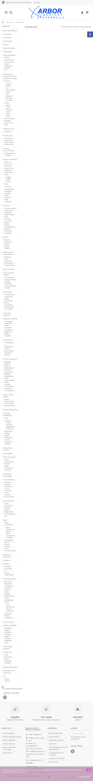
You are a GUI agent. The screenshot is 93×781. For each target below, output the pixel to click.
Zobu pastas (9, 62)
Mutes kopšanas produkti (9, 56)
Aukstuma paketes (8, 483)
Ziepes (7, 399)
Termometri (7, 292)
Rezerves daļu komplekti (8, 259)
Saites (6, 103)
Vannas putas (9, 406)
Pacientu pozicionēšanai (8, 150)
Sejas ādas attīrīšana (8, 211)
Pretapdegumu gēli (9, 515)
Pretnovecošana (9, 208)
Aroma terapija (7, 545)
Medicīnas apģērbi (10, 625)
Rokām (7, 240)
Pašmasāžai (7, 52)
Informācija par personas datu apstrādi (58, 748)
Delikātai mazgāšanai (8, 375)
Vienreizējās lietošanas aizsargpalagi (9, 388)
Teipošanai (7, 34)
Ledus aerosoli (7, 494)
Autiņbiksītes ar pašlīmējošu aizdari (9, 346)
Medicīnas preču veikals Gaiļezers (18, 2)
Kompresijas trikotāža (7, 648)
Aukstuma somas (8, 487)
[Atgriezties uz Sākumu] (2, 22)
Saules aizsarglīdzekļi (9, 226)
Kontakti (37, 2)
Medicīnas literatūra (10, 667)
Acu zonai (8, 221)
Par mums (52, 744)
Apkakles (7, 193)
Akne (6, 217)
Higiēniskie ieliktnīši (10, 319)
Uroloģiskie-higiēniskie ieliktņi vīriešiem (8, 333)
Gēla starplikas (8, 201)
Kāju (6, 174)
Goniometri (8, 506)
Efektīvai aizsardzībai (9, 371)
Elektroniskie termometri (9, 308)
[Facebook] (3, 2)
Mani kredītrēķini (9, 740)
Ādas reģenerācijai (9, 379)
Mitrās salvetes (7, 383)
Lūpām (6, 223)
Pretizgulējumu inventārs (9, 154)
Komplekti (8, 233)
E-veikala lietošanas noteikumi (56, 754)
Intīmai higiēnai (7, 247)
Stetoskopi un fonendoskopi (8, 253)
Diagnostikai (9, 512)
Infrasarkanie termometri (9, 296)
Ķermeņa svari (8, 622)
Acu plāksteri (9, 95)
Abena (5, 237)
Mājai (5, 520)
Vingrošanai (7, 38)
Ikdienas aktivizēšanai (9, 367)
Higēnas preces (9, 129)
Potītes (8, 179)
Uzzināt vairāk (84, 776)
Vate (6, 125)
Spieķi (6, 436)
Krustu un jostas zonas (9, 167)
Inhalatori (8, 567)
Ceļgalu (8, 177)
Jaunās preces (54, 737)
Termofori (8, 491)
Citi (5, 70)
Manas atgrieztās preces (12, 737)
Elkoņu (8, 421)
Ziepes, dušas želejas (8, 396)
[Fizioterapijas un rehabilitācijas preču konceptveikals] (46, 12)
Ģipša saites (8, 115)
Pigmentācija (9, 215)
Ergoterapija (7, 41)
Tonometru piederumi (7, 314)
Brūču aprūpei (9, 118)
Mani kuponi (7, 753)
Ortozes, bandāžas (10, 159)
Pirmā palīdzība (9, 480)
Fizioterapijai (7, 136)
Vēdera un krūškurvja (8, 171)
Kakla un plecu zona (8, 163)
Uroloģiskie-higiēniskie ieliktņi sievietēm (8, 324)
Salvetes (7, 121)
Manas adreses (9, 744)
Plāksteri (7, 81)
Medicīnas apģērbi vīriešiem (8, 636)
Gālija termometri (8, 300)
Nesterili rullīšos (9, 85)
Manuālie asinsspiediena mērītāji (9, 286)
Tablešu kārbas (7, 509)
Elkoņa (8, 187)
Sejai (6, 655)
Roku (6, 184)
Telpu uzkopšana (9, 457)
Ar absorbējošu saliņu (9, 90)
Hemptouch (7, 652)
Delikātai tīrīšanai (7, 363)
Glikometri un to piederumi (9, 672)
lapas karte (53, 762)
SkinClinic (6, 206)
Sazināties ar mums (56, 740)
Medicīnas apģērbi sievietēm (8, 630)
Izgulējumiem (9, 596)
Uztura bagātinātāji (8, 574)
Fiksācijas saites (9, 111)
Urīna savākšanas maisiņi (8, 600)
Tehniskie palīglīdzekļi (7, 414)
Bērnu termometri (8, 304)
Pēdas (8, 181)
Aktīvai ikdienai (7, 680)
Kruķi (6, 418)
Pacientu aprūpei (9, 579)
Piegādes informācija (57, 758)
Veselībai (6, 560)
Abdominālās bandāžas (9, 190)
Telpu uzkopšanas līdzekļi (9, 462)
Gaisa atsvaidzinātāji (9, 550)
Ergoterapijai (9, 142)
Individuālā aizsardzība (7, 475)
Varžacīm (9, 98)
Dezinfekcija (7, 454)
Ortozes (6, 45)
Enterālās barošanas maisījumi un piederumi (9, 585)
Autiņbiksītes (8, 340)
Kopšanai (7, 131)
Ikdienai (7, 594)
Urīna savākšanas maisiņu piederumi (9, 608)
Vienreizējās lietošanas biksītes (9, 353)
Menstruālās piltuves (11, 410)
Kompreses (8, 123)
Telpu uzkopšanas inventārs (9, 468)
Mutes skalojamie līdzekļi (8, 66)
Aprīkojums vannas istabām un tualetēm (8, 441)
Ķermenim (8, 231)
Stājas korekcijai (9, 48)
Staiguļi (7, 434)
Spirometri (8, 569)
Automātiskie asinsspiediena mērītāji (9, 280)
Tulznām (9, 100)
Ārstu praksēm (8, 501)
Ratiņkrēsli (8, 431)
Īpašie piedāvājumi (10, 31)
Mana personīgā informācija (9, 748)
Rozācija (7, 219)
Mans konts (7, 728)
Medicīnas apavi (8, 641)
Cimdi (6, 504)
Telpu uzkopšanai (8, 524)
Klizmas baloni (7, 591)
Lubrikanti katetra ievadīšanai (8, 616)
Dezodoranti (9, 403)
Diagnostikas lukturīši (8, 449)
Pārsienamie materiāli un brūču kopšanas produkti (10, 76)
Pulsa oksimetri (8, 269)
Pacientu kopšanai (10, 359)
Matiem (7, 229)
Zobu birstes (9, 60)
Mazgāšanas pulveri (9, 541)
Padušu (8, 423)
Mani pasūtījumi (9, 733)
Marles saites (8, 107)
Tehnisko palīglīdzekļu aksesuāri (9, 427)
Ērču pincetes (9, 497)
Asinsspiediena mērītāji (9, 274)
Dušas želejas (9, 401)
